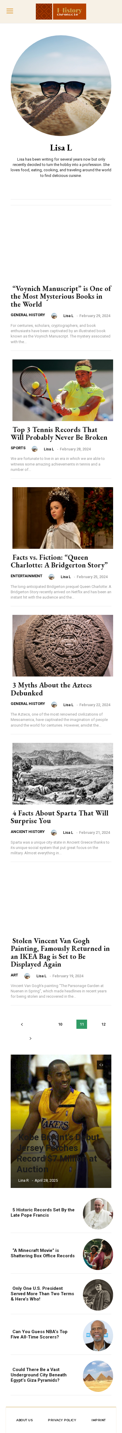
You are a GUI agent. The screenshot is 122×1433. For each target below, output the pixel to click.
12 (103, 1024)
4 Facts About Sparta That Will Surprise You (59, 816)
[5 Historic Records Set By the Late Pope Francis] (96, 1212)
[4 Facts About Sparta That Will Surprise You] (61, 772)
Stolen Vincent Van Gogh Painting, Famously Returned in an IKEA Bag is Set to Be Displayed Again (60, 952)
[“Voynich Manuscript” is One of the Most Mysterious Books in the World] (61, 248)
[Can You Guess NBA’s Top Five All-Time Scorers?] (96, 1334)
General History (28, 315)
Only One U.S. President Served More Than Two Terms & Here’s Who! (42, 1294)
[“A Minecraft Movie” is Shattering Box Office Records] (96, 1253)
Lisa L (68, 316)
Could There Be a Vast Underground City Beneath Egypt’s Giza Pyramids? (39, 1375)
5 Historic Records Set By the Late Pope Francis (43, 1212)
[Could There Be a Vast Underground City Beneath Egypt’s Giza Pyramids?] (96, 1375)
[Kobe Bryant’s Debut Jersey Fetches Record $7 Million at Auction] (61, 1121)
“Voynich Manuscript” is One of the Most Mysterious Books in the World (61, 296)
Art (14, 975)
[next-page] (30, 1038)
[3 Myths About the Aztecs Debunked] (61, 644)
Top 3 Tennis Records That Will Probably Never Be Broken (59, 433)
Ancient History (28, 831)
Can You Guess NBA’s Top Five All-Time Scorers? (39, 1334)
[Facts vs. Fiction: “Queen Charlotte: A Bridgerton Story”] (61, 517)
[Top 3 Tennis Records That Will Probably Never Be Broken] (61, 389)
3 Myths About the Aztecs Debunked (51, 688)
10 (60, 1024)
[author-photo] (55, 316)
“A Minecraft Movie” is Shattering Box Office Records (43, 1253)
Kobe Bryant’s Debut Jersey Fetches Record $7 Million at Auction (58, 1153)
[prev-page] (22, 1024)
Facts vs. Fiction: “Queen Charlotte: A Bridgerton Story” (59, 561)
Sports (18, 448)
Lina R (23, 1180)
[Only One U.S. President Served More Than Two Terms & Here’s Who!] (96, 1293)
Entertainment (26, 576)
